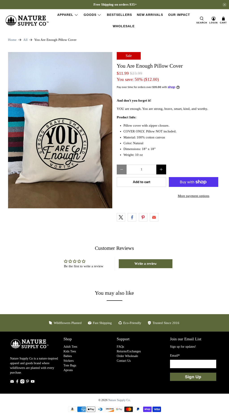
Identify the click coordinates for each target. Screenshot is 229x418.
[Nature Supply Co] (27, 20)
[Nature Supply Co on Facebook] (17, 382)
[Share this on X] (121, 217)
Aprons (68, 370)
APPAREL (65, 15)
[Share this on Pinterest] (143, 217)
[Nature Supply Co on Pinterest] (27, 382)
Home (12, 40)
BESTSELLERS (119, 15)
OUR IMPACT (179, 15)
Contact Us (124, 360)
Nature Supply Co (119, 400)
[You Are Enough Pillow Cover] (60, 130)
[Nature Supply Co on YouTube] (33, 382)
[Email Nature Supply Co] (12, 382)
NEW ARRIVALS (150, 15)
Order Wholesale (127, 356)
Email (175, 355)
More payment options (193, 196)
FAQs (120, 346)
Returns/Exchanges (129, 351)
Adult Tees (70, 346)
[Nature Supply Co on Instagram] (22, 382)
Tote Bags (70, 365)
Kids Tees (70, 351)
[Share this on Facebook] (132, 217)
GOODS (90, 15)
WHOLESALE (124, 26)
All (25, 40)
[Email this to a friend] (154, 217)
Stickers (69, 360)
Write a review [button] (145, 263)
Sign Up (193, 376)
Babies (68, 356)
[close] (224, 4)
